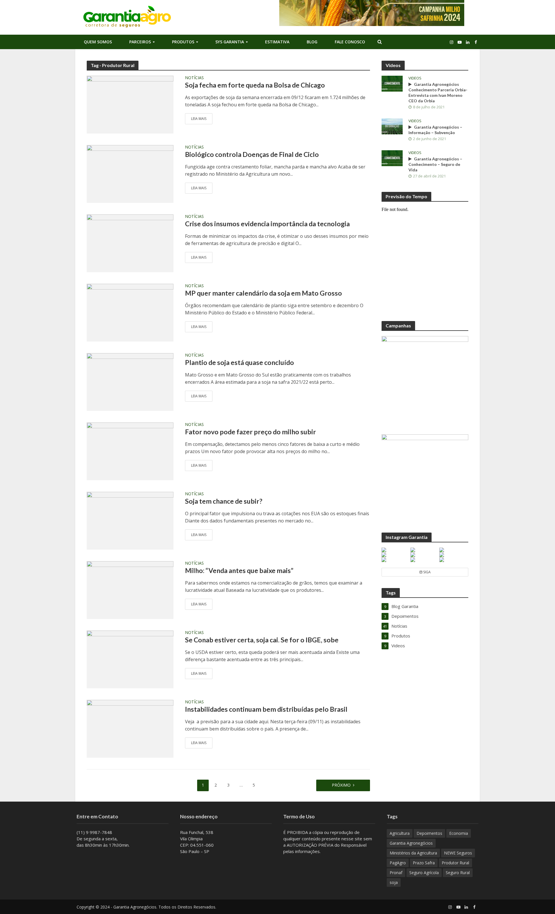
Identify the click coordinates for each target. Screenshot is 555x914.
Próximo (341, 785)
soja (394, 882)
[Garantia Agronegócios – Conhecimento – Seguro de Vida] (392, 157)
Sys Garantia (229, 42)
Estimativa (277, 42)
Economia (458, 833)
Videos (414, 78)
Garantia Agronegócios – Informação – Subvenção (435, 130)
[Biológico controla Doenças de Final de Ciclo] (130, 173)
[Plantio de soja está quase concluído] (130, 381)
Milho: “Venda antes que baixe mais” (239, 570)
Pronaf (396, 872)
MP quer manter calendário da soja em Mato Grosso (263, 293)
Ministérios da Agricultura (413, 853)
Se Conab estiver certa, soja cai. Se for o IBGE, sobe (261, 640)
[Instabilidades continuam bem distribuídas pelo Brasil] (130, 728)
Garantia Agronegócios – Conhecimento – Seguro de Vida (435, 164)
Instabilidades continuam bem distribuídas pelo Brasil (266, 709)
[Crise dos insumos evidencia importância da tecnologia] (130, 243)
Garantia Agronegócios (411, 843)
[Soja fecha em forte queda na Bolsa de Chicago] (130, 104)
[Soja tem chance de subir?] (130, 520)
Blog (312, 42)
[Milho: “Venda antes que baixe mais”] (130, 589)
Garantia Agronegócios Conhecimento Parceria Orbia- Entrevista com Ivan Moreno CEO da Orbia (437, 92)
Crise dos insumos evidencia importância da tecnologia (267, 224)
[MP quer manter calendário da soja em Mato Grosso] (130, 312)
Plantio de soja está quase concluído (239, 362)
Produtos (183, 42)
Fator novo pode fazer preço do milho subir (250, 432)
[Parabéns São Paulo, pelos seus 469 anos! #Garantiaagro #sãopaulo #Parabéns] (396, 550)
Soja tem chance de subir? (223, 501)
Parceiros (140, 42)
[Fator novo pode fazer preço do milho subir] (130, 451)
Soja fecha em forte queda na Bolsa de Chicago (255, 85)
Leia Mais (198, 118)
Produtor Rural (455, 862)
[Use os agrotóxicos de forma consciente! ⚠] (424, 555)
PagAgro (398, 862)
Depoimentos (429, 833)
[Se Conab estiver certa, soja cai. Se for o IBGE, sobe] (130, 659)
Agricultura (400, 833)
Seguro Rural (458, 872)
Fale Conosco (350, 42)
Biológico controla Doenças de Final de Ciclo (252, 154)
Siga (426, 572)
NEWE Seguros (458, 853)
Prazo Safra (424, 862)
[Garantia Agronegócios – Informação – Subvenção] (392, 126)
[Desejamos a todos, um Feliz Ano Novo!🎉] (453, 559)
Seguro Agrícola (424, 872)
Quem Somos (98, 42)
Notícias (194, 78)
